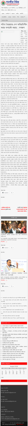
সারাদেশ (13, 13)
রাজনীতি (21, 13)
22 (20, 372)
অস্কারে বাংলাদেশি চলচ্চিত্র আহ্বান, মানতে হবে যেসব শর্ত (12, 357)
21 (16, 372)
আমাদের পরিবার (5, 20)
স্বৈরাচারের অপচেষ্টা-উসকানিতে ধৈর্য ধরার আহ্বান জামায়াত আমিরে (22, 209)
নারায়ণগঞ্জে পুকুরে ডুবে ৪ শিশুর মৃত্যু (8, 359)
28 (16, 373)
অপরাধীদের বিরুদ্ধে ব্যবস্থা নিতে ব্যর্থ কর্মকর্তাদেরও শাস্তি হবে (13, 351)
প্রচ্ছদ (3, 13)
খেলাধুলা (9, 17)
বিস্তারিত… (3, 241)
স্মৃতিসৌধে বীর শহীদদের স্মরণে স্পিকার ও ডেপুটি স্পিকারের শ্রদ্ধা (14, 318)
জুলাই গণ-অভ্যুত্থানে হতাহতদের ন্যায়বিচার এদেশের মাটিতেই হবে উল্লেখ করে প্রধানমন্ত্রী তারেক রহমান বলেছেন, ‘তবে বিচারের (14, 278)
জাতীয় (17, 13)
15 (20, 371)
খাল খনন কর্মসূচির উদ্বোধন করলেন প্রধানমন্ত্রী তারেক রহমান (13, 309)
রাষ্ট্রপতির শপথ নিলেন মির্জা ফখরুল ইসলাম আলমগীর (11, 355)
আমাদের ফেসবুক (5, 381)
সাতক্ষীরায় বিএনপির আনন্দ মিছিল (8, 342)
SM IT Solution (20, 424)
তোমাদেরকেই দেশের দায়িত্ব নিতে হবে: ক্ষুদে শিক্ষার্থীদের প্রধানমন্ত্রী (14, 297)
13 (13, 371)
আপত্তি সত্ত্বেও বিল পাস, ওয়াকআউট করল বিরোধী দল (12, 303)
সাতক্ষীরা (7, 13)
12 (9, 371)
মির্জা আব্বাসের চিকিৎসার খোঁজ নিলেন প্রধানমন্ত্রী (11, 315)
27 (13, 373)
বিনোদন (14, 17)
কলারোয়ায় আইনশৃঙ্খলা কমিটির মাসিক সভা (10, 341)
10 (2, 371)
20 (13, 372)
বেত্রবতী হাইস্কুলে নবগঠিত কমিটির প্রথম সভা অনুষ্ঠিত (12, 349)
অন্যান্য (22, 17)
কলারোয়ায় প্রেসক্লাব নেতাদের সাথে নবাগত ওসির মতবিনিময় (13, 353)
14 (16, 371)
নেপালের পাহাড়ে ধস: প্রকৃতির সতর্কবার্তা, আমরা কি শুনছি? (12, 325)
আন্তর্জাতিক (4, 17)
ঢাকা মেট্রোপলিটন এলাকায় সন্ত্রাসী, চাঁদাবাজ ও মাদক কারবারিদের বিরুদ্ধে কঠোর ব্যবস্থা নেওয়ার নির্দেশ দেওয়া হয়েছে (14, 239)
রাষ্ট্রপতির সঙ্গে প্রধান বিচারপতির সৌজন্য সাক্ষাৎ (11, 344)
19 (9, 372)
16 (23, 371)
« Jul (2, 377)
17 (2, 372)
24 (2, 373)
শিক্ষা (18, 17)
